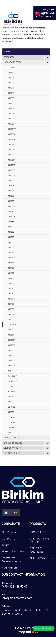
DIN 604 (10, 191)
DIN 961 (10, 397)
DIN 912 (10, 412)
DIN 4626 (11, 258)
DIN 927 (10, 72)
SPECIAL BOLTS (12, 438)
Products (7, 52)
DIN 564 (10, 335)
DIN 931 (10, 433)
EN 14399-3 (12, 381)
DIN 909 (10, 109)
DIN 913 (10, 98)
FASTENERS (9, 57)
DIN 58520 (11, 222)
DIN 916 (10, 83)
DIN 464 (10, 253)
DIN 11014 (11, 319)
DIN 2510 (11, 299)
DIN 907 (10, 119)
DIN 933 (10, 428)
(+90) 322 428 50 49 (14, 587)
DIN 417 (10, 278)
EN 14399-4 (12, 376)
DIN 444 (10, 263)
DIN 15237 (11, 314)
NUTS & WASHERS (12, 453)
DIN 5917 (11, 206)
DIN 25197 (11, 289)
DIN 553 (10, 237)
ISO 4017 (11, 417)
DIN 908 (10, 114)
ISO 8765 (11, 392)
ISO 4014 (11, 422)
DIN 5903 (11, 217)
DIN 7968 (11, 145)
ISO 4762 (11, 407)
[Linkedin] (6, 512)
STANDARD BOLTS (13, 62)
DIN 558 (10, 232)
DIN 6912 (12, 325)
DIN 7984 (11, 134)
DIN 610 (10, 356)
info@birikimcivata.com (17, 598)
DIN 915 (10, 88)
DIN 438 (10, 268)
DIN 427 (10, 273)
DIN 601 (10, 201)
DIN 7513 (11, 165)
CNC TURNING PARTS (13, 443)
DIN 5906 (11, 211)
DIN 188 (10, 304)
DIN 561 (10, 350)
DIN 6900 (11, 170)
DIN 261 (10, 330)
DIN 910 (10, 103)
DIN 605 (10, 186)
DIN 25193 (11, 294)
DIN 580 (10, 227)
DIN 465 (10, 247)
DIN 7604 (11, 160)
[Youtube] (15, 512)
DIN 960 (10, 402)
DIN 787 (10, 155)
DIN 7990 (11, 345)
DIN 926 (10, 78)
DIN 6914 (11, 366)
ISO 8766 (11, 386)
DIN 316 (10, 283)
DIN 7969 (11, 139)
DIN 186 (10, 309)
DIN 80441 (11, 129)
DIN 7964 (11, 150)
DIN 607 (10, 181)
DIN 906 (10, 124)
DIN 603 (10, 196)
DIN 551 (10, 242)
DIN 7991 (11, 340)
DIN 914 (10, 93)
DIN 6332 (11, 175)
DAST (9, 371)
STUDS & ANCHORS (12, 448)
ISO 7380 (11, 67)
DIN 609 (10, 361)
